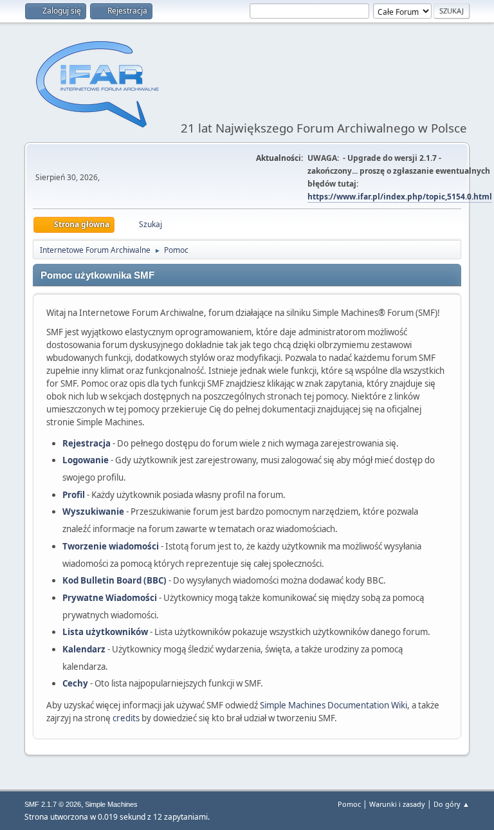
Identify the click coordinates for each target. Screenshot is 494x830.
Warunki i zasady (397, 804)
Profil (73, 495)
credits (126, 718)
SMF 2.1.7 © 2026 (52, 804)
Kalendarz (83, 649)
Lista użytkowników (105, 632)
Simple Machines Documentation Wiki (333, 705)
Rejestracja (86, 443)
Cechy (75, 683)
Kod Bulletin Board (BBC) (114, 580)
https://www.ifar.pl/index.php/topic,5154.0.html (399, 196)
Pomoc (349, 804)
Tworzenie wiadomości (110, 546)
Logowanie (85, 460)
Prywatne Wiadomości (109, 598)
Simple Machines (111, 804)
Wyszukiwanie (93, 511)
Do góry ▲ (452, 804)
